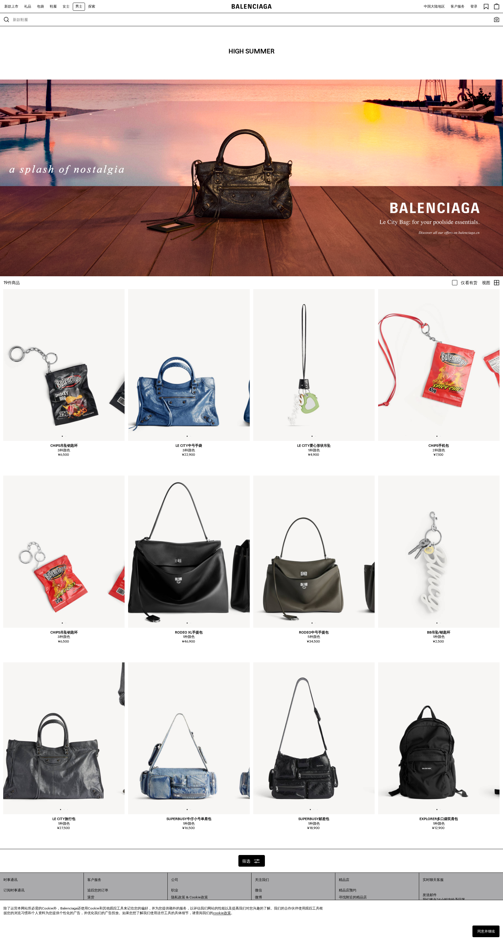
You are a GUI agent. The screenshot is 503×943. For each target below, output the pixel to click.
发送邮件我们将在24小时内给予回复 (444, 897)
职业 (174, 890)
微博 (258, 897)
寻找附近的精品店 (353, 897)
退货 (90, 897)
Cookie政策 (198, 897)
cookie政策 (222, 913)
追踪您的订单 (97, 890)
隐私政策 (178, 897)
